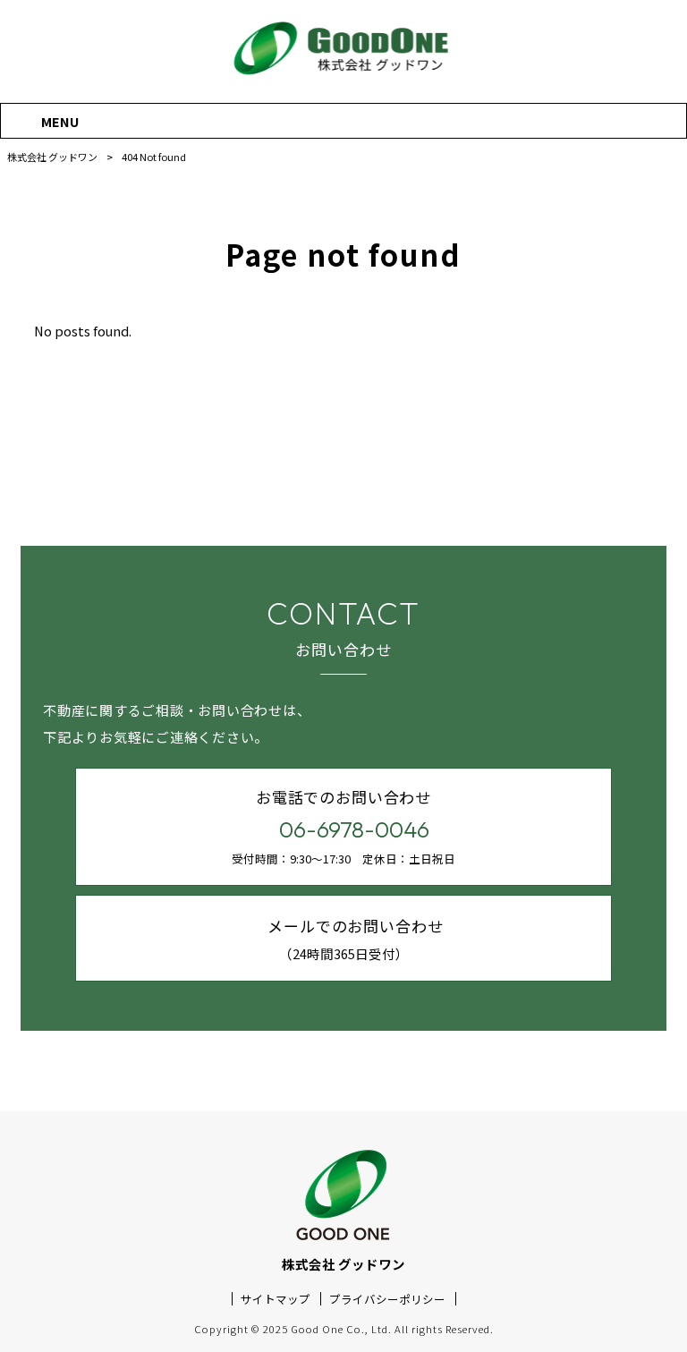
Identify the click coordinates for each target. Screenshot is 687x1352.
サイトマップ (275, 1298)
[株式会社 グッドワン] (343, 74)
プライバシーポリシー (387, 1298)
